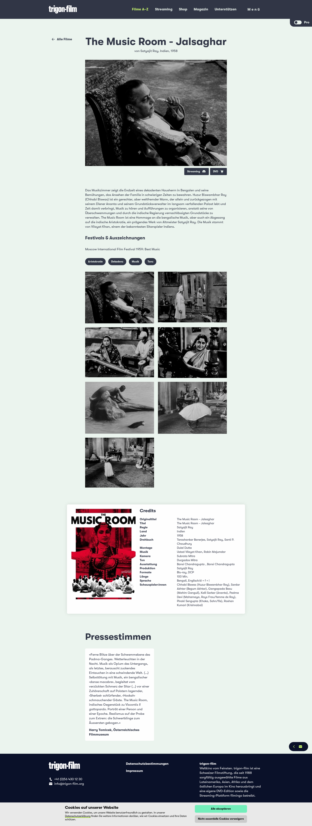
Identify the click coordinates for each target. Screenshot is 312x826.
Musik (135, 261)
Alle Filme (64, 39)
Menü (254, 10)
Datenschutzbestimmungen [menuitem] (147, 764)
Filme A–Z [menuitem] (140, 9)
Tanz (150, 261)
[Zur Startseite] (74, 9)
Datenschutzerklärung (78, 816)
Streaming (193, 171)
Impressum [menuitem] (134, 771)
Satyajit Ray (149, 51)
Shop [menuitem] (183, 9)
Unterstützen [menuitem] (225, 9)
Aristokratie (95, 261)
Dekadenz (117, 261)
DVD (215, 171)
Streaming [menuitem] (163, 9)
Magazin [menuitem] (201, 9)
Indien (164, 51)
